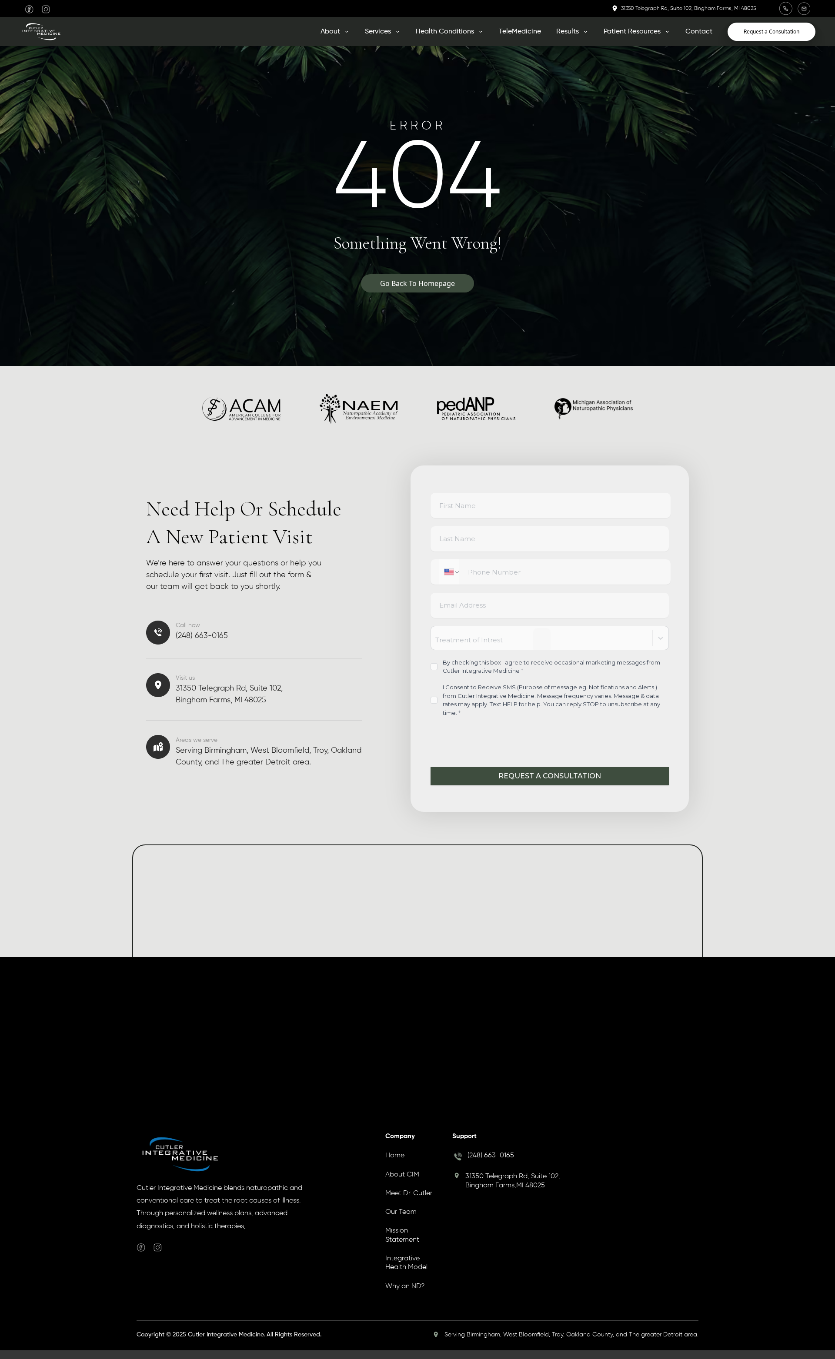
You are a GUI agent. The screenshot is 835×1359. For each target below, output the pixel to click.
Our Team (401, 1213)
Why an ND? (404, 1287)
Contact (698, 31)
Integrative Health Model (406, 1264)
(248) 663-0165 (491, 1156)
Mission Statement (402, 1236)
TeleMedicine (520, 31)
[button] (335, 32)
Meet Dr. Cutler (408, 1194)
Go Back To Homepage (417, 283)
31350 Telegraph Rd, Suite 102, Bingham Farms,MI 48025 (512, 1182)
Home (394, 1156)
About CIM (402, 1175)
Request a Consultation (771, 31)
